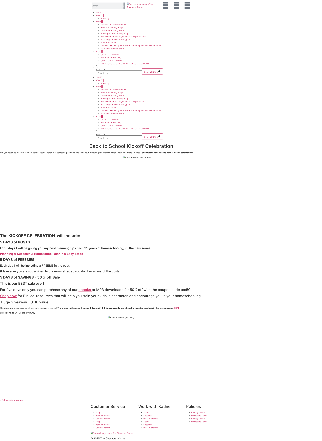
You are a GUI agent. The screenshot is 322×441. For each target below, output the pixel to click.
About (146, 412)
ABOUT (99, 15)
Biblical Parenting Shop (112, 27)
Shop (98, 412)
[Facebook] (165, 6)
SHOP (98, 21)
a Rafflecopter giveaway (11, 400)
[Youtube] (176, 6)
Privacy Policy (198, 412)
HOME (99, 12)
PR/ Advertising (150, 418)
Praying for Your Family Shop (115, 33)
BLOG (98, 51)
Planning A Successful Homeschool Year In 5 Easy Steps (41, 254)
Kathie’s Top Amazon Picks (113, 24)
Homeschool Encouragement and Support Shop (123, 36)
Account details (103, 415)
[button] (97, 67)
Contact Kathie (103, 418)
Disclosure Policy (199, 415)
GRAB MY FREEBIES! (110, 54)
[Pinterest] (187, 6)
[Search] (124, 6)
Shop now (8, 296)
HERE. (177, 308)
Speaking (105, 18)
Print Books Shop (109, 42)
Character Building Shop (112, 30)
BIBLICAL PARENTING (111, 57)
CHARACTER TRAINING (112, 60)
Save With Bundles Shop (112, 48)
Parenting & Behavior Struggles (115, 39)
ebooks (85, 290)
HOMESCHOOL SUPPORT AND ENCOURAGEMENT (125, 63)
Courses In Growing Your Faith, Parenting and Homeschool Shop (131, 45)
